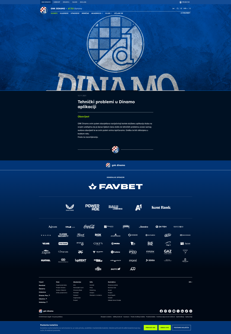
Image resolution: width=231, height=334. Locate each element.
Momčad (42, 285)
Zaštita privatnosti (117, 316)
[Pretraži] (178, 8)
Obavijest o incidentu (96, 295)
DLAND (74, 2)
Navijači (110, 298)
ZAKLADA (83, 2)
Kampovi (75, 295)
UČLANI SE (118, 13)
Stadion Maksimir (61, 290)
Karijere (92, 292)
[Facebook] (161, 311)
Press (91, 287)
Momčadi (76, 292)
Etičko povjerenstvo (61, 292)
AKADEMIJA (96, 13)
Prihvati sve (150, 327)
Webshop (42, 302)
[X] (178, 311)
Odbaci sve (164, 327)
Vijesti (41, 282)
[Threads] (169, 311)
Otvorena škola (77, 290)
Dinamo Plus (43, 295)
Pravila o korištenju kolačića (138, 316)
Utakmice (42, 292)
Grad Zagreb (111, 295)
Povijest (75, 300)
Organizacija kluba (61, 285)
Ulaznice (42, 299)
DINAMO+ (66, 2)
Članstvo (42, 289)
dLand (110, 290)
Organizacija (76, 298)
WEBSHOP (57, 2)
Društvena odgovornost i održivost (166, 316)
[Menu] (190, 8)
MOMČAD (85, 13)
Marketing (93, 290)
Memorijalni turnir (78, 287)
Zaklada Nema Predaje (114, 300)
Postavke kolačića (181, 327)
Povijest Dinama (60, 287)
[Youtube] (173, 311)
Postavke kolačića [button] (150, 316)
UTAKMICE (75, 13)
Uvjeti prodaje (188, 316)
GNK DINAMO (46, 2)
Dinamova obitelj (113, 285)
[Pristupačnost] (181, 8)
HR (185, 8)
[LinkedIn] (182, 311)
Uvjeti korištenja (180, 316)
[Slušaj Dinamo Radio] (173, 8)
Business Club (112, 287)
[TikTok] (186, 311)
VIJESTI (54, 13)
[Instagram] (165, 311)
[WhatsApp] (190, 311)
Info (74, 285)
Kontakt (92, 285)
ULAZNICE (64, 13)
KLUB (107, 13)
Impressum (126, 316)
